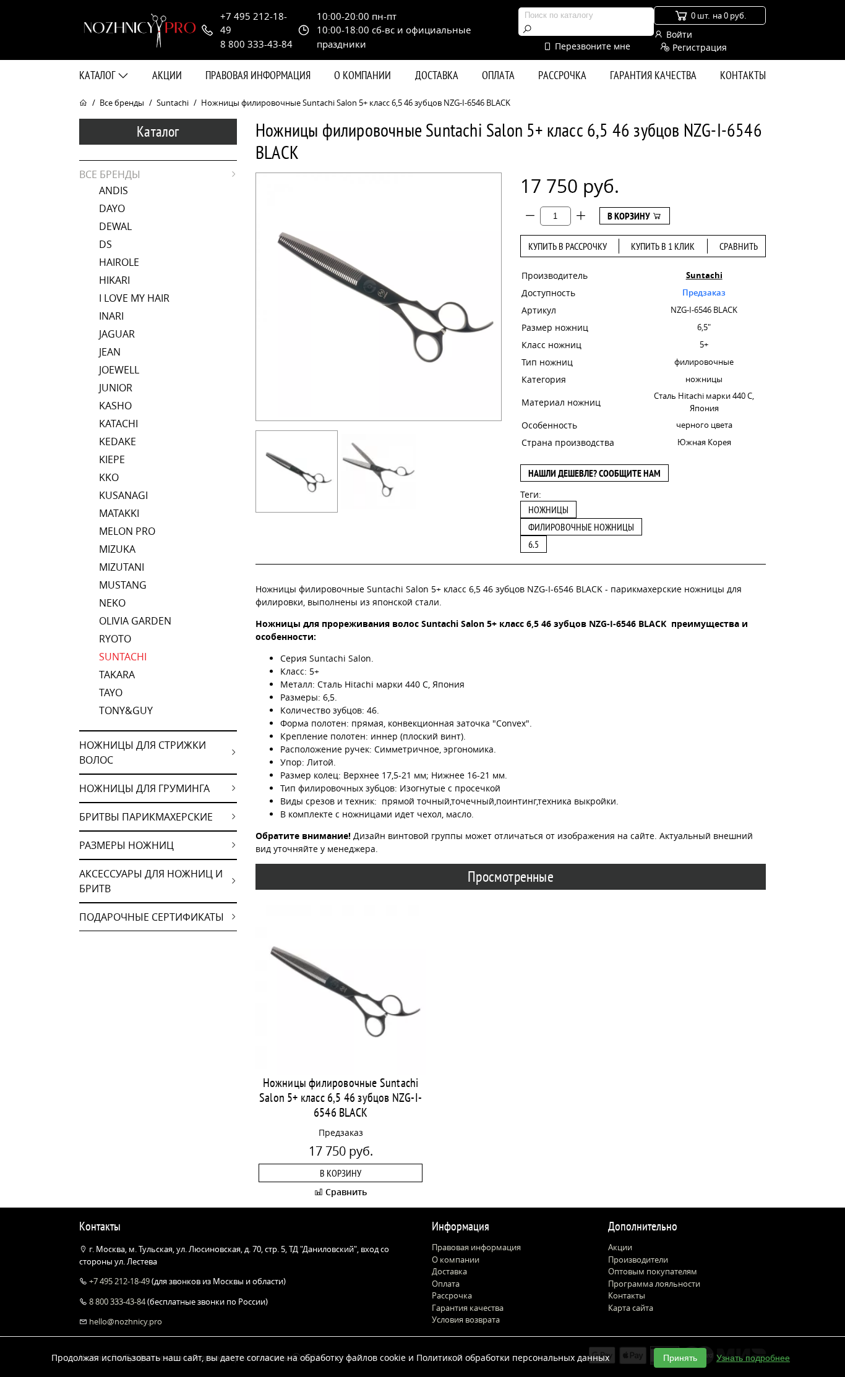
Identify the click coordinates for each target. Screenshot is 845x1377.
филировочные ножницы (581, 527)
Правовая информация (258, 75)
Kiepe (112, 459)
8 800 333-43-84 (117, 1301)
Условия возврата (466, 1319)
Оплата (498, 75)
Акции (167, 75)
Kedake (117, 441)
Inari (111, 316)
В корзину (629, 216)
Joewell (119, 370)
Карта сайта (630, 1307)
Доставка (436, 75)
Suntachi (173, 102)
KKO (109, 477)
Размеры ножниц (126, 845)
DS (105, 244)
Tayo (110, 692)
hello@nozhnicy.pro (124, 1321)
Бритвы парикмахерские (146, 817)
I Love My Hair (134, 298)
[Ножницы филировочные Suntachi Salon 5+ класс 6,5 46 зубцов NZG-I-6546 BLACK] (296, 471)
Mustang (123, 585)
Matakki (119, 513)
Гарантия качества (653, 75)
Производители (638, 1259)
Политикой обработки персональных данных (512, 1357)
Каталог (98, 75)
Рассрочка (562, 75)
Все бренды (122, 102)
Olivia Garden (135, 621)
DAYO (112, 208)
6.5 (533, 544)
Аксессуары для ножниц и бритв (151, 881)
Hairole (119, 262)
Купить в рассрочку (567, 246)
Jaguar (117, 334)
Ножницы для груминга (144, 788)
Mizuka (117, 549)
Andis (113, 190)
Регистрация (698, 47)
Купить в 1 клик (663, 246)
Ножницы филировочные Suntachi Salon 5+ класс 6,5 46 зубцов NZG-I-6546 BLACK (340, 1097)
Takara (117, 674)
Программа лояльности (654, 1283)
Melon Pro (127, 531)
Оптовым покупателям (652, 1271)
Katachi (118, 423)
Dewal (115, 226)
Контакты (743, 75)
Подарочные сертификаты (151, 917)
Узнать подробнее (753, 1358)
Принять (680, 1358)
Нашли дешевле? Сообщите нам (594, 473)
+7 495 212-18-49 (119, 1281)
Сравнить (738, 246)
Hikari (114, 280)
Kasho (115, 405)
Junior (115, 387)
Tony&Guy (126, 710)
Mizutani (121, 567)
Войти (678, 34)
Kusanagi (123, 495)
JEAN (110, 352)
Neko (112, 603)
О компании (362, 75)
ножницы (548, 509)
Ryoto (115, 639)
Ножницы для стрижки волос (142, 752)
